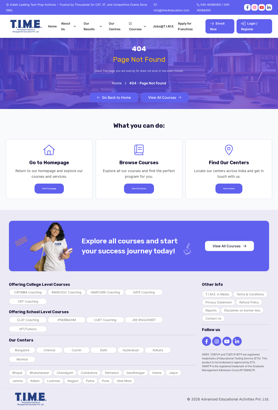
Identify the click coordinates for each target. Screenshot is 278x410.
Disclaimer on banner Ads (242, 310)
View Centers (229, 188)
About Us (65, 26)
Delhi (103, 350)
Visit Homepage (49, 188)
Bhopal (17, 373)
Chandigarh (65, 373)
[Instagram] (254, 7)
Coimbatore (89, 373)
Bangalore (22, 350)
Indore (156, 373)
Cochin (76, 350)
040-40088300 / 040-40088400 (213, 7)
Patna (90, 381)
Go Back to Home (116, 97)
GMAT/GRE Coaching (105, 292)
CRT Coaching (28, 301)
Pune (105, 381)
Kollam (35, 381)
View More (124, 381)
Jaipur (173, 373)
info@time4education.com (171, 10)
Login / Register (249, 26)
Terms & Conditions (250, 294)
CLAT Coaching (28, 320)
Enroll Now (217, 26)
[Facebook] (247, 7)
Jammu (17, 381)
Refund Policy (249, 302)
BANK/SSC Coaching (66, 292)
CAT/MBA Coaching (28, 292)
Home (52, 26)
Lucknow (53, 381)
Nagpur (73, 381)
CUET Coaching (105, 320)
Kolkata (158, 350)
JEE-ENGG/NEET (144, 320)
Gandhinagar (135, 373)
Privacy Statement (218, 302)
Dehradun (112, 373)
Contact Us (213, 318)
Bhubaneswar (39, 373)
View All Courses (162, 97)
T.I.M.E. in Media (217, 294)
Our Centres (115, 26)
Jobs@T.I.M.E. (163, 26)
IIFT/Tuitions (27, 329)
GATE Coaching (144, 292)
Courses (135, 29)
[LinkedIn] (268, 7)
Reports (211, 310)
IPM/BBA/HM (67, 320)
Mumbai (22, 359)
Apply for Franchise (185, 26)
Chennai (49, 350)
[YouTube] (261, 7)
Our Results (89, 26)
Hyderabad (131, 350)
